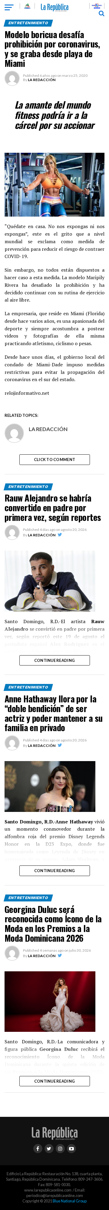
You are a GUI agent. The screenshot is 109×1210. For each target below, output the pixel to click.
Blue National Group (70, 1201)
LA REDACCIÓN (41, 79)
